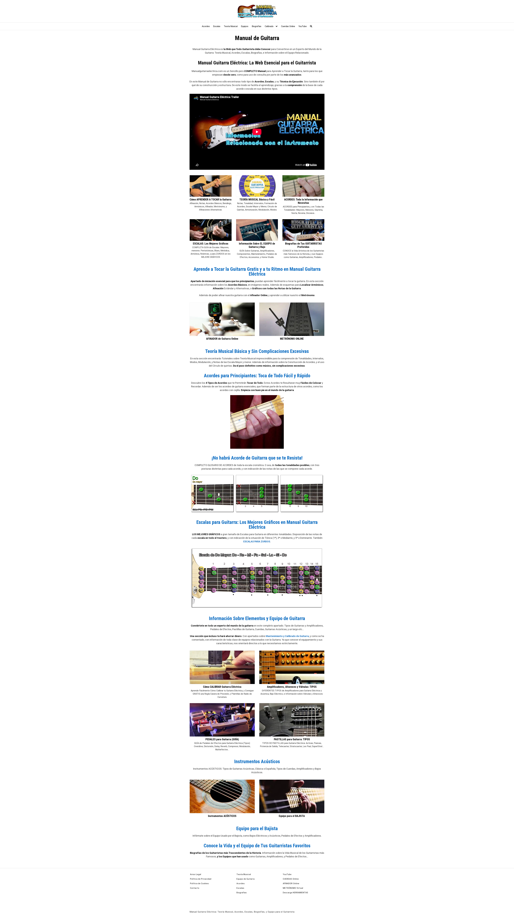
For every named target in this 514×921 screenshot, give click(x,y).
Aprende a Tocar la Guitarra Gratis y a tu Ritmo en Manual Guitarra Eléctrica (257, 271)
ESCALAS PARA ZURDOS (256, 541)
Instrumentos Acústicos (257, 761)
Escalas (216, 26)
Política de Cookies (199, 883)
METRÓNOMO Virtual (293, 888)
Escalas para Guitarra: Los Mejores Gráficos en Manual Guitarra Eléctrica (257, 524)
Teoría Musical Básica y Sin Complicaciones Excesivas (257, 351)
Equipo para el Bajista (257, 828)
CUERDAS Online (291, 879)
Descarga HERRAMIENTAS (295, 893)
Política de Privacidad (200, 879)
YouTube (302, 26)
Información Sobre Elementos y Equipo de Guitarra (257, 618)
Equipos (244, 26)
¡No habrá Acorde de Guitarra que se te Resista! (257, 458)
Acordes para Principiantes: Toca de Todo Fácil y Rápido (257, 376)
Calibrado (269, 26)
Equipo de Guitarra (246, 879)
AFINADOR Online (291, 883)
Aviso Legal (195, 874)
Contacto (194, 888)
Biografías (256, 26)
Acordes (206, 26)
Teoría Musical (231, 26)
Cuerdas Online (288, 26)
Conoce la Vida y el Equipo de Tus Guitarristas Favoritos (257, 846)
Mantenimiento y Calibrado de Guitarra (287, 636)
